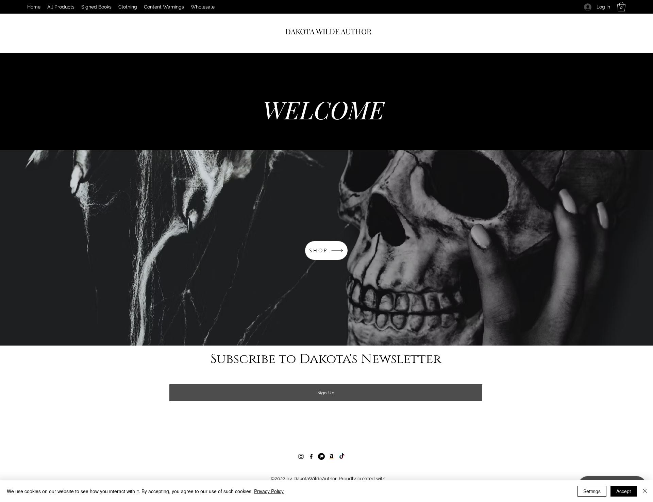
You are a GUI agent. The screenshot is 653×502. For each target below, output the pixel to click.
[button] (621, 7)
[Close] (645, 491)
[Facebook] (311, 456)
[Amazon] (331, 456)
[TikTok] (341, 456)
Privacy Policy (269, 491)
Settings (592, 491)
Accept (623, 491)
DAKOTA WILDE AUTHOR (328, 31)
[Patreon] (321, 456)
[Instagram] (301, 456)
